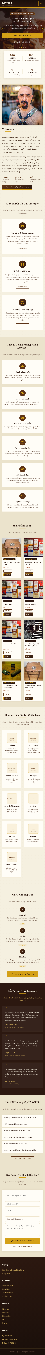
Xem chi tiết (22, 248)
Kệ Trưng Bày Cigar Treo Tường (10, 686)
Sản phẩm (5, 1313)
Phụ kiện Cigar (7, 1296)
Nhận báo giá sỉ (22, 42)
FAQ (3, 1320)
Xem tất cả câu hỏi (22, 1158)
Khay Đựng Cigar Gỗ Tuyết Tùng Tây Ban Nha (33, 645)
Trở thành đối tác (22, 35)
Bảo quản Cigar (7, 1286)
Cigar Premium (7, 1293)
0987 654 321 (27, 1246)
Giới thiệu (5, 1309)
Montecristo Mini (30, 604)
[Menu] (40, 3)
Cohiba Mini (7, 604)
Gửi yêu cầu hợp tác (23, 1241)
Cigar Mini (6, 1289)
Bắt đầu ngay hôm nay (22, 974)
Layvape (7, 2)
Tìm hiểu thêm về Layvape (17, 187)
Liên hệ (7, 574)
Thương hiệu (6, 1316)
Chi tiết (7, 571)
